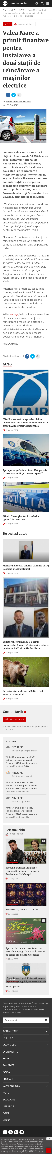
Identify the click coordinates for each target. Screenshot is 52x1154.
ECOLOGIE (9, 1099)
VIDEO (6, 1120)
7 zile (12, 834)
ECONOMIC (9, 1044)
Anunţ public (13, 986)
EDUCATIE (8, 1079)
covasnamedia (17, 3)
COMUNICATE (12, 979)
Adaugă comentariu (14, 719)
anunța (14, 314)
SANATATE (8, 1065)
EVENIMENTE (10, 1051)
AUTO (21, 10)
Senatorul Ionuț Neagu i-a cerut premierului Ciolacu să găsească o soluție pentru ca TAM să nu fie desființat (26, 645)
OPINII (6, 1113)
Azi (7, 834)
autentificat (20, 726)
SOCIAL (7, 1072)
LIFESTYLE (8, 1106)
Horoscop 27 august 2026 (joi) (22, 909)
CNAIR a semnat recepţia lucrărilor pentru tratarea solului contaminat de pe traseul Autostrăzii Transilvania (25, 422)
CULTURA (11, 941)
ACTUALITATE (12, 860)
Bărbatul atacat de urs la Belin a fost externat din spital (23, 693)
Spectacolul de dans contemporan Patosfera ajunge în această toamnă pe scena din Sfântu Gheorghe (25, 951)
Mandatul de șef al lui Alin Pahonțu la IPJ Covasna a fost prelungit (26, 567)
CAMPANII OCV (11, 1085)
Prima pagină (9, 10)
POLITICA (8, 1038)
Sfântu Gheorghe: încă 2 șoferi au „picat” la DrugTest (21, 518)
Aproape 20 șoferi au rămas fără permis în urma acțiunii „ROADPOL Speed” (25, 472)
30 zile (20, 834)
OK (49, 1139)
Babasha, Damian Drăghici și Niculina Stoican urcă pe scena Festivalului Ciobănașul (22, 871)
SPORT (7, 1058)
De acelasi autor (15, 534)
